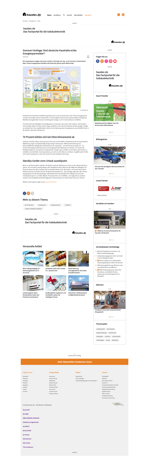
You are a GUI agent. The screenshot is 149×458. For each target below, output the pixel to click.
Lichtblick (67, 205)
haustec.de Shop (53, 387)
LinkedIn (25, 387)
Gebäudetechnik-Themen (108, 389)
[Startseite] (32, 14)
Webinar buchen (53, 383)
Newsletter (78, 15)
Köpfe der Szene (106, 391)
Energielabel (99, 336)
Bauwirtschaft (112, 333)
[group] (110, 115)
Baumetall (26, 410)
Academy (57, 15)
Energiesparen (42, 205)
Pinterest (110, 61)
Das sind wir (52, 389)
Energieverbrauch (55, 205)
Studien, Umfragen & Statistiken (33, 208)
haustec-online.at (53, 393)
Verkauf (108, 340)
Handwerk (107, 336)
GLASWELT (26, 426)
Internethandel (116, 336)
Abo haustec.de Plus (107, 380)
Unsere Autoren (53, 391)
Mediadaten (52, 380)
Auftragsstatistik (100, 329)
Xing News (25, 385)
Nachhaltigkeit (100, 340)
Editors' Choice (106, 393)
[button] (24, 193)
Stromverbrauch (29, 205)
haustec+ (88, 15)
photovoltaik (27, 431)
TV (64, 15)
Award (69, 15)
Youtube (115, 61)
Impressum (52, 376)
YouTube (25, 391)
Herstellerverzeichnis (107, 396)
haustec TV (105, 383)
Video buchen (52, 385)
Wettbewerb (115, 340)
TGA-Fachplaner (28, 447)
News (49, 15)
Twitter (24, 389)
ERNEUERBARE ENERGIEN (31, 418)
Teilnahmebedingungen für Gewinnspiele (86, 380)
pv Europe (26, 435)
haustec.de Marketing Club (109, 387)
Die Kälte (26, 414)
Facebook (97, 61)
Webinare (104, 378)
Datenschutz (79, 376)
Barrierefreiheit (111, 329)
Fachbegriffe (105, 376)
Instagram (106, 61)
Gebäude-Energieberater (31, 422)
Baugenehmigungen (101, 333)
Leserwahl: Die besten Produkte (110, 385)
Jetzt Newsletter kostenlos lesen (74, 361)
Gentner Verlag (53, 378)
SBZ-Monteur (27, 439)
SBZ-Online (26, 443)
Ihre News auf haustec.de (108, 398)
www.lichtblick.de (50, 182)
